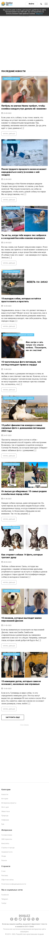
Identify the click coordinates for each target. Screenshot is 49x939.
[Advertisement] (24, 43)
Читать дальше (9, 134)
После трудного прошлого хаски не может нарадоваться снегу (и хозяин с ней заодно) (23, 172)
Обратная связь (7, 880)
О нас (3, 871)
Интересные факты (8, 803)
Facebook (5, 895)
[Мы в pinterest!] (28, 919)
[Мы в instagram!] (24, 919)
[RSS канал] (37, 919)
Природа (4, 816)
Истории (4, 799)
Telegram (4, 899)
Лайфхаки (5, 820)
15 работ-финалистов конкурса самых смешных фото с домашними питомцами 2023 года (23, 428)
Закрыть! (39, 14)
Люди (3, 856)
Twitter (3, 903)
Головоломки (6, 835)
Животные (5, 811)
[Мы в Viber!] (33, 919)
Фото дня (5, 807)
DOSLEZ (24, 916)
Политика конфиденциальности (13, 884)
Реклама (4, 875)
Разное (4, 860)
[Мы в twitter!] (20, 919)
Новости (4, 794)
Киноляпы (5, 843)
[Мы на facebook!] (11, 919)
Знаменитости (6, 852)
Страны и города (7, 848)
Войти (31, 4)
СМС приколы (6, 839)
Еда (2, 824)
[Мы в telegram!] (15, 919)
